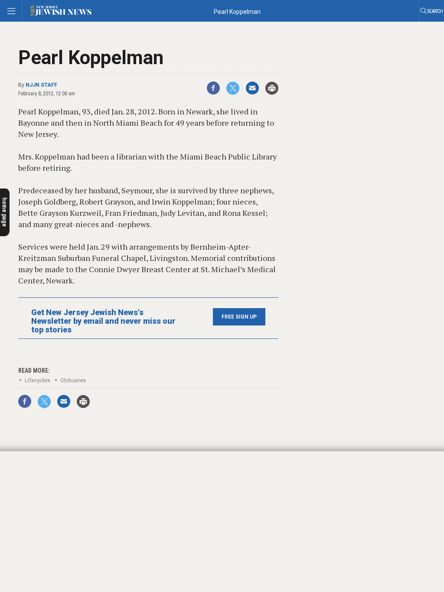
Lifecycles (37, 380)
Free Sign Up (239, 317)
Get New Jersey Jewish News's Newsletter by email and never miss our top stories (103, 321)
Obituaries (73, 380)
